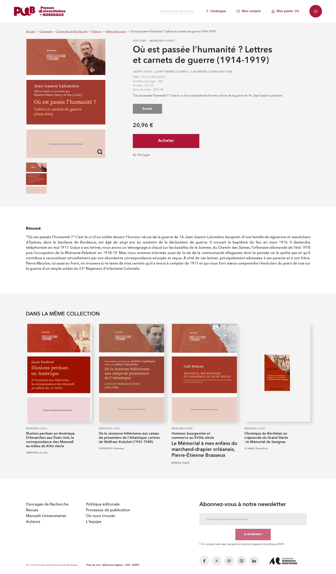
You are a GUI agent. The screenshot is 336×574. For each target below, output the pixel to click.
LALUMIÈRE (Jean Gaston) (211, 71)
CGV (127, 565)
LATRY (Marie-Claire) (171, 71)
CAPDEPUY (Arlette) (111, 448)
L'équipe (93, 522)
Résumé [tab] (33, 228)
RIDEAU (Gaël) (181, 462)
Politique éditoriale (103, 504)
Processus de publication (108, 510)
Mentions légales (113, 565)
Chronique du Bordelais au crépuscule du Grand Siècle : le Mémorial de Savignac (266, 438)
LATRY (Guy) (142, 71)
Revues (32, 510)
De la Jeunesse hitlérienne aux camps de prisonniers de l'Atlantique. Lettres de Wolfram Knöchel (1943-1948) (129, 438)
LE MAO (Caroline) (256, 448)
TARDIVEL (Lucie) (36, 452)
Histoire (140, 41)
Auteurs (33, 522)
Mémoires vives (162, 41)
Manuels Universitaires (46, 516)
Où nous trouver (100, 516)
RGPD (135, 565)
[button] (315, 11)
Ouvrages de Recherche (47, 504)
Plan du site (93, 565)
